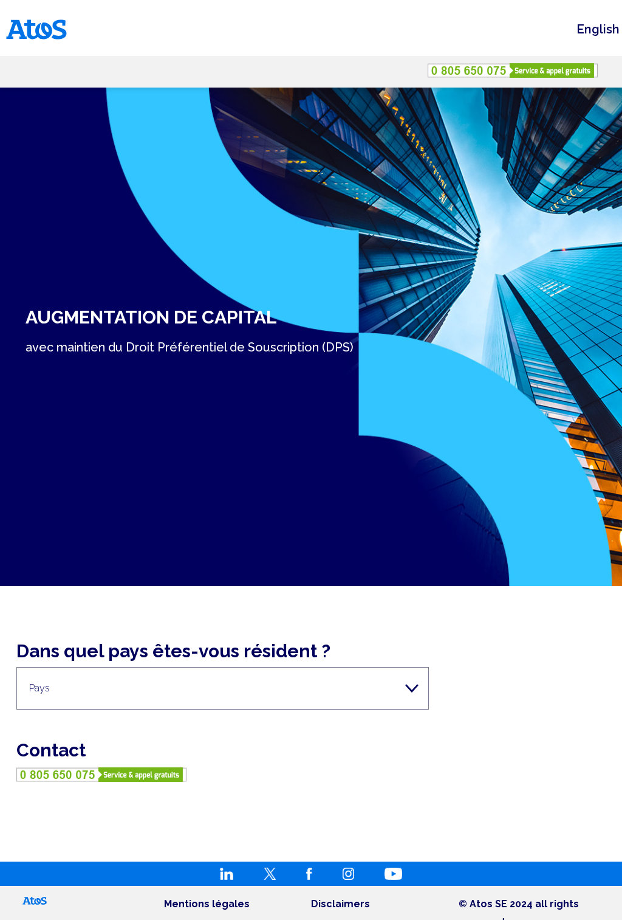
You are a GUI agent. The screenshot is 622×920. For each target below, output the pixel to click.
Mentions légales (207, 904)
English (598, 29)
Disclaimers (340, 904)
